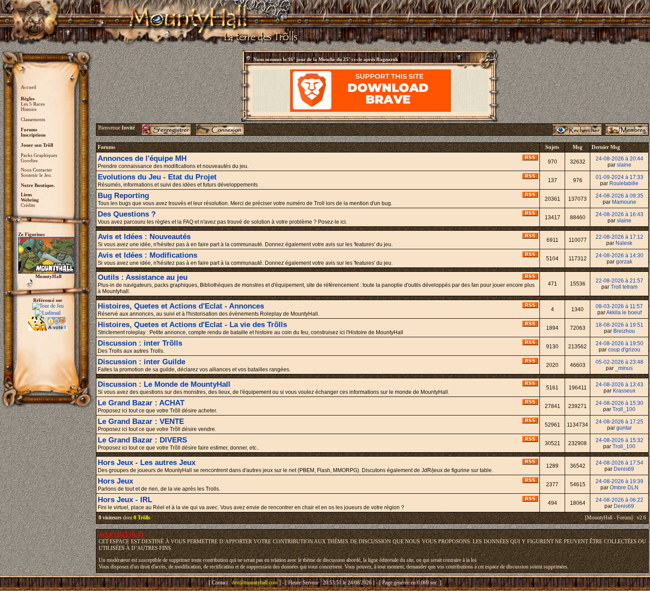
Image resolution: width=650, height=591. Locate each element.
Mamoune (624, 202)
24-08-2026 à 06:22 (619, 500)
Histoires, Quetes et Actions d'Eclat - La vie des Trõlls (192, 324)
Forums (29, 129)
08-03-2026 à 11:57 (619, 306)
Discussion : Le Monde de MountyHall (164, 384)
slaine (624, 165)
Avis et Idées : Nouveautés (144, 237)
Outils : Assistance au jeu (142, 277)
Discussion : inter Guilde (141, 362)
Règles (27, 98)
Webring (30, 199)
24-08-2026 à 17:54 (619, 463)
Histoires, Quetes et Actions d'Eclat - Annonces (181, 306)
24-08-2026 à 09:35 (619, 196)
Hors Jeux (115, 481)
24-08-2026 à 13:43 (619, 384)
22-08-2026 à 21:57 (619, 281)
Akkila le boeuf (624, 312)
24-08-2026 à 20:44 (619, 159)
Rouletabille (624, 183)
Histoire (29, 109)
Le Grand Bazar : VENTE (141, 421)
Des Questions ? (127, 214)
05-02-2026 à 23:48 (619, 362)
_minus (624, 368)
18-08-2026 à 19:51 (619, 325)
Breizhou (624, 331)
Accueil (28, 87)
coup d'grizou (624, 350)
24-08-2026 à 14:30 (619, 255)
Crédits (28, 205)
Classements (33, 119)
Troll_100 (623, 409)
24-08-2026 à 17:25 (619, 422)
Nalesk (624, 243)
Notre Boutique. (38, 185)
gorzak (624, 262)
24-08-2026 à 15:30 (619, 403)
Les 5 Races (33, 104)
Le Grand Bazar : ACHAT (141, 403)
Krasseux (624, 391)
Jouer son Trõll (37, 145)
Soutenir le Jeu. (36, 175)
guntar (624, 428)
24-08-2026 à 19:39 (619, 481)
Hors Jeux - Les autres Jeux (146, 462)
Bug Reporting (123, 195)
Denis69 (624, 469)
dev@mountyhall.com (255, 583)
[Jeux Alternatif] (47, 320)
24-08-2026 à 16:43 (619, 214)
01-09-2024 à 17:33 (619, 177)
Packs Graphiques (39, 155)
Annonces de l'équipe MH (142, 158)
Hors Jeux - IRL (125, 500)
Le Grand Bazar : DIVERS (142, 440)
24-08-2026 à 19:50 (619, 343)
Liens (26, 194)
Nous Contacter (36, 169)
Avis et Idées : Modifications (147, 255)
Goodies (29, 160)
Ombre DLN (624, 487)
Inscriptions (33, 134)
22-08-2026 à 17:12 (619, 237)
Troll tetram (624, 287)
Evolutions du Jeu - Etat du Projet (157, 177)
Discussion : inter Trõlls (140, 343)
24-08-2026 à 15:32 (619, 440)
